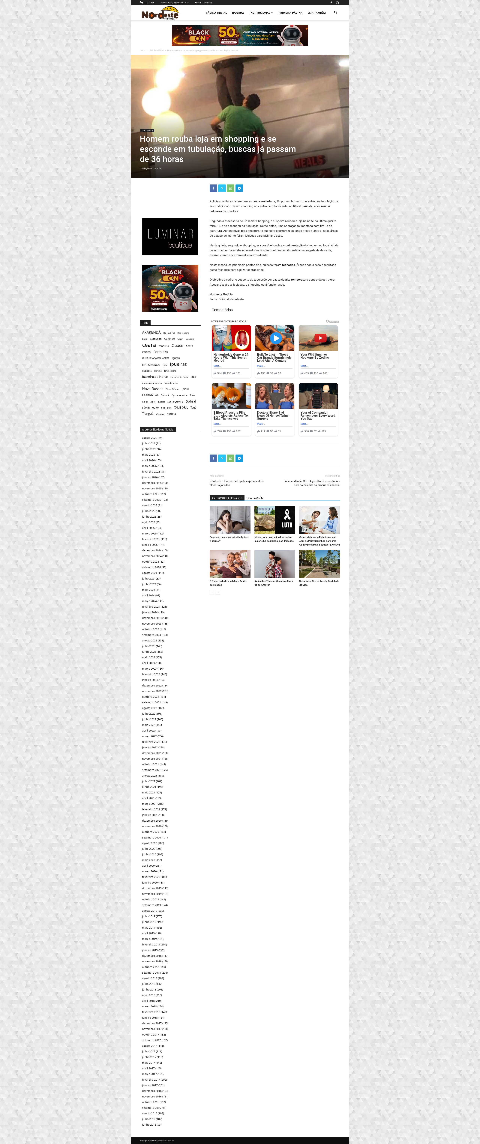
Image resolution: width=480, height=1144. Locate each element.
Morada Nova (171, 383)
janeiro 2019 (150, 950)
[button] (335, 13)
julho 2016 (148, 1119)
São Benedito (150, 407)
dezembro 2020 (152, 820)
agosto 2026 (149, 438)
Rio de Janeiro (149, 401)
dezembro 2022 (152, 685)
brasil (144, 339)
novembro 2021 (152, 758)
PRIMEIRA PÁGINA (290, 12)
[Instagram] (337, 2)
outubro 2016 (150, 1102)
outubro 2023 (150, 629)
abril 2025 (148, 528)
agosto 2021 (149, 775)
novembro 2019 (152, 894)
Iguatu (176, 358)
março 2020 (149, 871)
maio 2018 (148, 995)
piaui (185, 389)
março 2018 (149, 1006)
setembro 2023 (151, 635)
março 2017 (149, 1074)
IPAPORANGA (151, 365)
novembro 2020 (152, 826)
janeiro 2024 (150, 612)
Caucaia (190, 338)
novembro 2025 (152, 488)
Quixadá (165, 395)
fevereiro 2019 (151, 944)
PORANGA (150, 395)
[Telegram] (239, 188)
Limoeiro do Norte (179, 377)
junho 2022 (149, 719)
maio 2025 (148, 522)
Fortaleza (161, 352)
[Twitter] (222, 188)
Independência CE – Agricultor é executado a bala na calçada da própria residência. (312, 483)
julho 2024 (148, 578)
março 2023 (149, 668)
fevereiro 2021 (151, 809)
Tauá (193, 407)
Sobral (191, 401)
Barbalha (169, 332)
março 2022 (149, 736)
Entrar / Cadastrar (203, 2)
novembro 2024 (152, 556)
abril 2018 (148, 1001)
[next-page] (218, 592)
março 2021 (149, 803)
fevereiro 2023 (151, 674)
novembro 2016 (152, 1096)
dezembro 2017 (152, 1023)
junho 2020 (149, 854)
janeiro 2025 (150, 544)
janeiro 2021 (150, 815)
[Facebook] (331, 2)
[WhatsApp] (230, 188)
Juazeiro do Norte (155, 377)
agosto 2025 (149, 505)
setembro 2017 (151, 1040)
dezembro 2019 (152, 888)
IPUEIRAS (238, 12)
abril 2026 (148, 460)
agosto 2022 (149, 708)
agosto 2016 (149, 1113)
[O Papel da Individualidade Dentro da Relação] (230, 564)
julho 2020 (148, 848)
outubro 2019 (150, 899)
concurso (164, 346)
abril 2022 (148, 730)
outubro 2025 (150, 494)
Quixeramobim (180, 395)
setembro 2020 (151, 837)
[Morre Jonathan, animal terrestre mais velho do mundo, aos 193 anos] (274, 520)
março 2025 (149, 533)
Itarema (158, 370)
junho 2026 (149, 449)
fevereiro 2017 (151, 1079)
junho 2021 (149, 787)
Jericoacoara (170, 370)
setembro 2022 (151, 702)
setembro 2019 (151, 905)
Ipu (165, 365)
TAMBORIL (181, 407)
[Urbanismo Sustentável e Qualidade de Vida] (319, 564)
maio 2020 (148, 860)
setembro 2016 (151, 1107)
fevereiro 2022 (151, 742)
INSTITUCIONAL (260, 12)
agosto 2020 (149, 843)
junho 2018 (149, 989)
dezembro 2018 (152, 955)
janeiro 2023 (150, 680)
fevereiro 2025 (151, 539)
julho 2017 (148, 1051)
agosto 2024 (149, 573)
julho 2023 (148, 646)
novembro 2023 (152, 623)
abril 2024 (148, 595)
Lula (193, 377)
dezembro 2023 (152, 618)
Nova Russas (152, 389)
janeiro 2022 (150, 747)
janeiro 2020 (150, 882)
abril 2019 (148, 933)
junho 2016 (149, 1124)
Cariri (180, 338)
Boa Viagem (183, 332)
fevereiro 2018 (151, 1012)
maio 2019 (148, 927)
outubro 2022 (150, 696)
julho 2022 (148, 713)
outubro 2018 (150, 967)
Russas (161, 401)
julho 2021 (148, 781)
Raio (192, 395)
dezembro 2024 (152, 550)
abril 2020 (148, 865)
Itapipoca (147, 370)
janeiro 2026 (150, 477)
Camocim (156, 338)
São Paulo (166, 407)
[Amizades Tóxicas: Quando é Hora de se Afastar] (274, 564)
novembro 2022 (152, 691)
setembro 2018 (151, 972)
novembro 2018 (152, 961)
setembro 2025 (151, 499)
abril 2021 (148, 798)
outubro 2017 (150, 1034)
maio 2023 (148, 657)
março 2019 (149, 939)
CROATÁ (146, 352)
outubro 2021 (150, 764)
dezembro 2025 (152, 483)
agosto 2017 (149, 1046)
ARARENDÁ (151, 332)
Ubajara (160, 413)
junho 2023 (149, 651)
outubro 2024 (150, 561)
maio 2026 (148, 454)
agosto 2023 (149, 640)
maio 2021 (148, 792)
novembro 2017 (152, 1029)
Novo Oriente (173, 389)
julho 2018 (148, 984)
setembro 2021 (151, 770)
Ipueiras (178, 364)
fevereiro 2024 (151, 606)
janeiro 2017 (150, 1085)
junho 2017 (149, 1057)
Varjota (171, 413)
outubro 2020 (150, 832)
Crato (189, 346)
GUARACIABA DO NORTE (155, 358)
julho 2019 (148, 916)
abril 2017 (148, 1068)
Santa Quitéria (175, 401)
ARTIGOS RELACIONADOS (227, 498)
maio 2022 (148, 725)
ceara (149, 345)
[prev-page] (212, 592)
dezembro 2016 (152, 1091)
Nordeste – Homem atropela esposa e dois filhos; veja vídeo (237, 483)
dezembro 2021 (152, 753)
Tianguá (147, 413)
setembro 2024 (151, 567)
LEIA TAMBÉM (317, 12)
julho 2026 (148, 443)
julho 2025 (148, 511)
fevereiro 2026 (151, 471)
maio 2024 (148, 590)
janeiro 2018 (150, 1017)
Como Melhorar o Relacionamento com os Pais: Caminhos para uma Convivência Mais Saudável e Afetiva (319, 541)
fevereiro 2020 (151, 877)
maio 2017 (148, 1062)
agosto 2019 (149, 910)
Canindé (169, 338)
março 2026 (149, 466)
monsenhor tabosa (152, 382)
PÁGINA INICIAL (216, 12)
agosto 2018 (149, 978)
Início (142, 50)
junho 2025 (149, 516)
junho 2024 (149, 584)
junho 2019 (149, 922)
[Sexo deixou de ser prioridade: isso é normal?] (230, 520)
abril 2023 (148, 663)
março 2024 (149, 601)
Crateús (178, 345)
